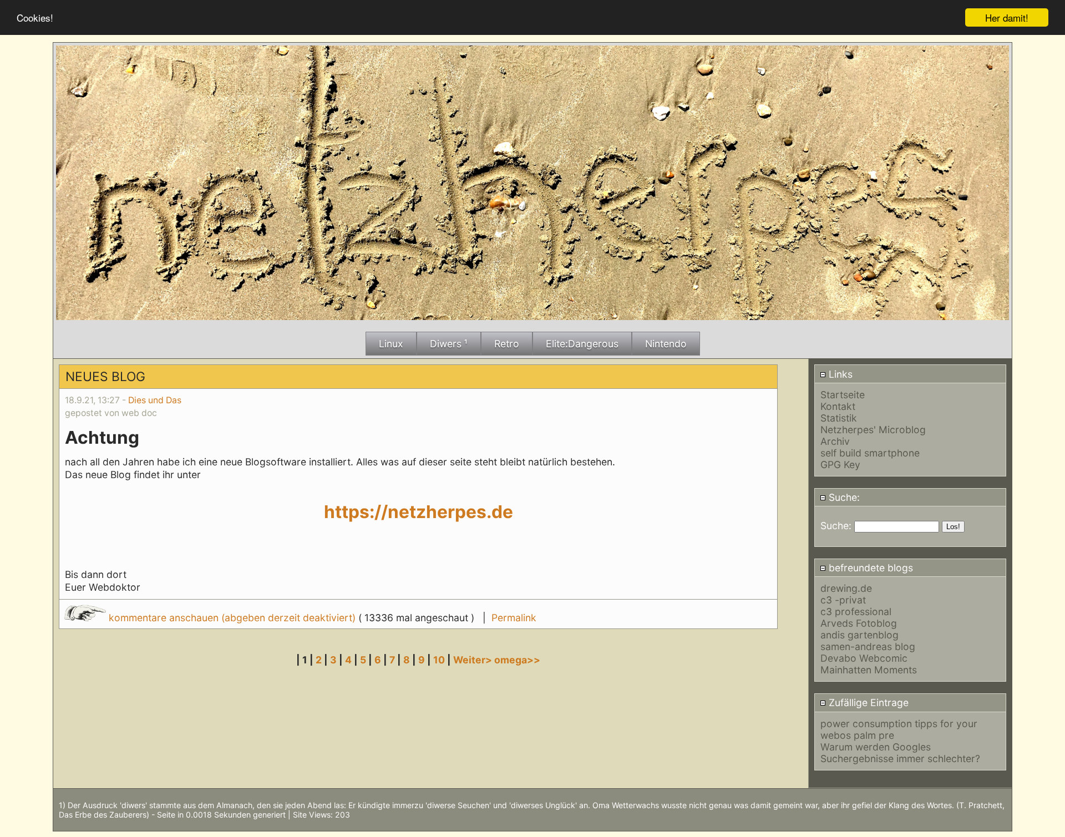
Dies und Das (154, 400)
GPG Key (840, 464)
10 (439, 660)
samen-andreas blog (867, 646)
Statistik (838, 418)
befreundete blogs (869, 568)
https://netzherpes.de (418, 512)
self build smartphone (870, 453)
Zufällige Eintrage (867, 702)
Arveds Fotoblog (858, 623)
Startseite (842, 394)
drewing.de (846, 588)
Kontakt (837, 406)
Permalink (513, 617)
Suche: (843, 497)
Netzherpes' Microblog (873, 429)
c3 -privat (843, 600)
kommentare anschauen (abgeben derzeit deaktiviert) (232, 617)
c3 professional (855, 611)
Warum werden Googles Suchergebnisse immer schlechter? (900, 752)
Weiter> (473, 660)
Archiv (835, 441)
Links (839, 374)
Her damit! (1006, 17)
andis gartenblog (859, 635)
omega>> (517, 660)
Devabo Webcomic (863, 658)
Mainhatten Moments (868, 670)
